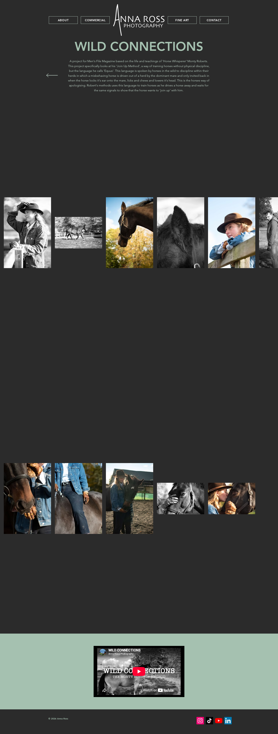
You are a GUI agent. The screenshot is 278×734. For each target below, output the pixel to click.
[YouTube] (218, 720)
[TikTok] (209, 720)
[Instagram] (200, 720)
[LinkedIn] (228, 720)
